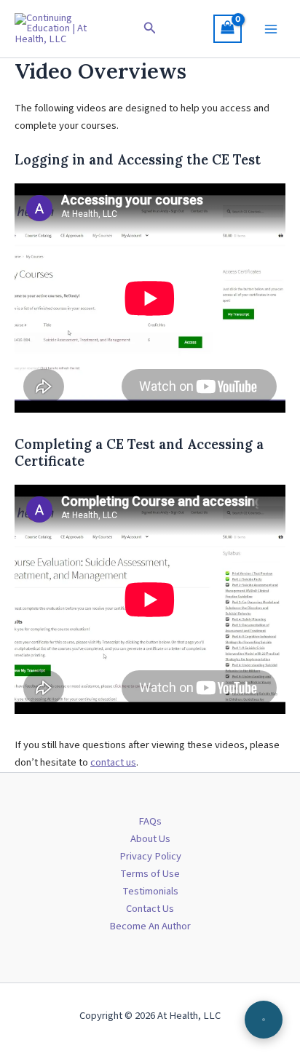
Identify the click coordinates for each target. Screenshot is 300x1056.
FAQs (150, 821)
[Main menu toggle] (270, 28)
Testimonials (150, 891)
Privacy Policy (150, 856)
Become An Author (150, 926)
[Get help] (264, 1020)
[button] (150, 29)
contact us (113, 762)
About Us (150, 838)
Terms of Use (150, 873)
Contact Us (150, 908)
